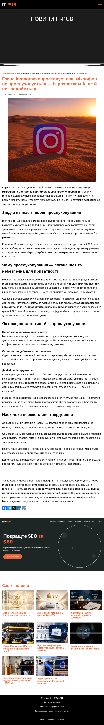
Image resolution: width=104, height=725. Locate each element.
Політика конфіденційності (52, 706)
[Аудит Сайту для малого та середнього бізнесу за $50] (52, 570)
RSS (42, 720)
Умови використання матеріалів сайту (52, 711)
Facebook (51, 720)
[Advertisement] (52, 41)
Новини (11, 73)
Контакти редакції (52, 702)
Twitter (61, 720)
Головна (5, 73)
